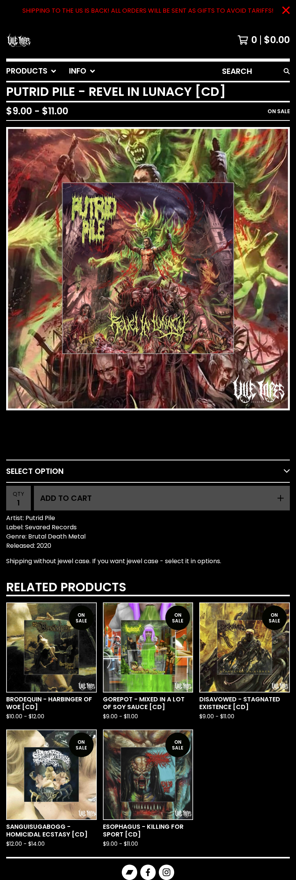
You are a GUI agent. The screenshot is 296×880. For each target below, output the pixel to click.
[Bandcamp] (129, 872)
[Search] (287, 71)
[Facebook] (148, 872)
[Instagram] (166, 872)
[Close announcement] (286, 11)
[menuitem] (31, 71)
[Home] (18, 40)
